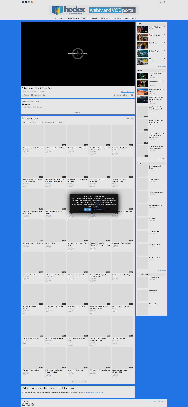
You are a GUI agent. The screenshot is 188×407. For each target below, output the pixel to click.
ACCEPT (87, 209)
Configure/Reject (98, 209)
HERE (97, 202)
